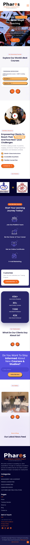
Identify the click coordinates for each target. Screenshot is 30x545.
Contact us (6, 166)
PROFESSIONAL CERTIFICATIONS (11, 71)
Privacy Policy (5, 523)
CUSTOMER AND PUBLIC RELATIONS (11, 490)
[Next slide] (17, 344)
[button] (12, 91)
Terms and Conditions (7, 521)
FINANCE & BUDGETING (7, 482)
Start (14, 40)
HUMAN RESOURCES (7, 487)
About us (3, 505)
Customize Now (10, 281)
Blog (2, 507)
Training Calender (6, 502)
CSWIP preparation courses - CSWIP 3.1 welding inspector (14, 74)
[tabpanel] (15, 80)
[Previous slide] (12, 344)
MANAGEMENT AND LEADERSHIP (10, 479)
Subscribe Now (15, 374)
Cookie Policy (5, 525)
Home (2, 499)
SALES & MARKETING (7, 484)
